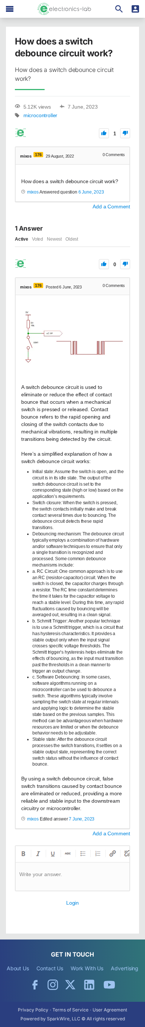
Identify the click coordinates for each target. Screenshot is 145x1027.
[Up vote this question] (104, 133)
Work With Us (87, 968)
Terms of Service (70, 1010)
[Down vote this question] (125, 133)
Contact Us (49, 968)
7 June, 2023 (81, 819)
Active (21, 239)
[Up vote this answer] (104, 264)
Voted (37, 239)
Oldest (71, 239)
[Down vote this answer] (125, 264)
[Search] (119, 9)
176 (38, 154)
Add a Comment (111, 206)
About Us (18, 968)
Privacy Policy (33, 1010)
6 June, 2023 (91, 192)
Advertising (124, 968)
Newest (54, 239)
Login (72, 903)
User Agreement (110, 1010)
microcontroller (40, 116)
